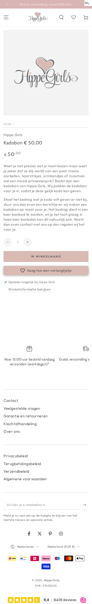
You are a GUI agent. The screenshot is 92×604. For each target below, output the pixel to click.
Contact (11, 400)
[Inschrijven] (85, 505)
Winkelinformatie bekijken (29, 289)
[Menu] (6, 17)
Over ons (12, 431)
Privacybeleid (16, 455)
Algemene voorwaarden (25, 478)
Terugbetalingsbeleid (22, 463)
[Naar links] (8, 4)
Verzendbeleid (16, 471)
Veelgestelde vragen (22, 408)
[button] (61, 17)
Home (8, 124)
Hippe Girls (13, 135)
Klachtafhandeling (20, 423)
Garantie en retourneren (26, 416)
